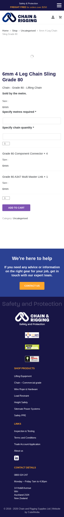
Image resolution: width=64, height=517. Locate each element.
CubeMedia (33, 512)
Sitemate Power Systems (27, 408)
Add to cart (16, 207)
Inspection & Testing (24, 431)
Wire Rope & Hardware (26, 389)
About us (18, 450)
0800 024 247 (21, 475)
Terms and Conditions (25, 437)
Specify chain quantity (18, 127)
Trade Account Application (27, 444)
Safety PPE (20, 415)
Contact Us (32, 285)
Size (4, 101)
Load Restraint (21, 395)
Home (5, 30)
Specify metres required (19, 111)
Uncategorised (28, 30)
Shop (14, 30)
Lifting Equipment (23, 376)
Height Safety (21, 402)
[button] (59, 5)
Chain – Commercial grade (27, 382)
